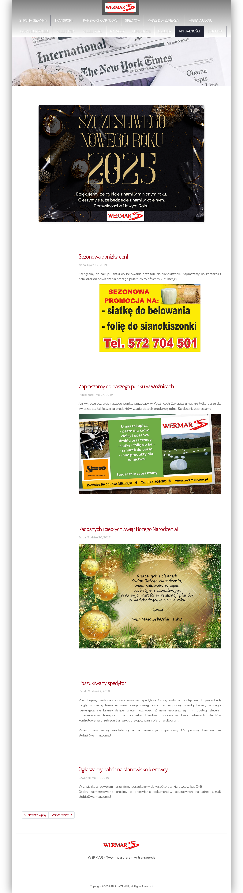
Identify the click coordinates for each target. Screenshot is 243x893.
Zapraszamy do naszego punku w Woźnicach (126, 386)
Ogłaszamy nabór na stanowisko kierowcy (123, 769)
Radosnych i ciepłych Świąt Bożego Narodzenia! (128, 529)
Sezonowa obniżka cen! (103, 256)
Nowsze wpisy (37, 815)
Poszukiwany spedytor (102, 683)
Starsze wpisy (60, 815)
